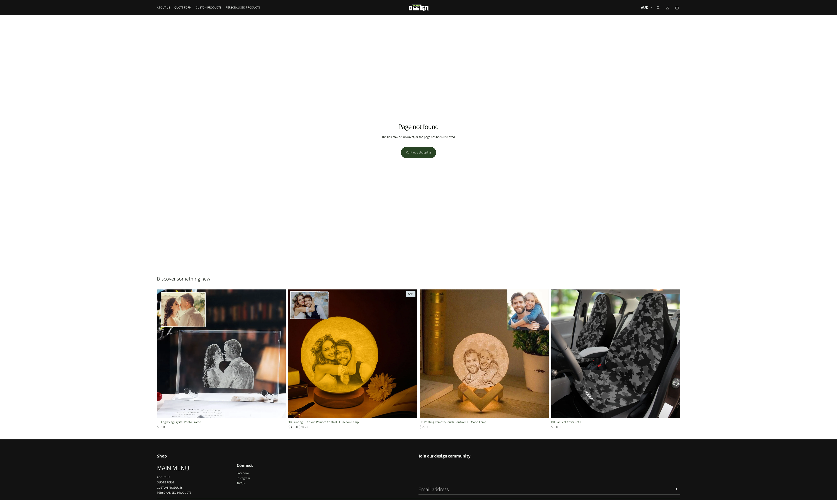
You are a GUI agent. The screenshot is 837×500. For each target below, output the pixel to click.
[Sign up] (675, 489)
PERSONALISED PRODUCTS (174, 493)
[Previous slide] (163, 354)
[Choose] (279, 411)
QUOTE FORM (165, 482)
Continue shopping (418, 152)
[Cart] (677, 7)
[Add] (673, 411)
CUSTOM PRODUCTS (169, 488)
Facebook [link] (243, 473)
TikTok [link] (241, 483)
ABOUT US (163, 477)
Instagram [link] (243, 478)
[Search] (658, 7)
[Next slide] (279, 354)
